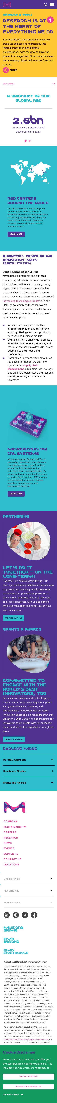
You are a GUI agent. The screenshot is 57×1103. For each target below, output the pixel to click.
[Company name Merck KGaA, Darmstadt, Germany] (7, 5)
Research (11, 837)
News (8, 843)
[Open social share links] (6, 70)
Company (11, 821)
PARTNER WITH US (13, 618)
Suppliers (11, 853)
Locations (11, 864)
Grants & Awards (14, 739)
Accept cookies (28, 1077)
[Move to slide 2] (30, 141)
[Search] (46, 4)
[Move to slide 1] (26, 141)
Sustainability (15, 827)
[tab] (28, 878)
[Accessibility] (50, 19)
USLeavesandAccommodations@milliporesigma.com (26, 1039)
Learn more (16, 234)
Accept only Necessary (28, 1087)
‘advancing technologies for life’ (21, 300)
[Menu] (51, 4)
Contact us (12, 859)
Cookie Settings (11, 1094)
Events (9, 848)
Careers (10, 832)
